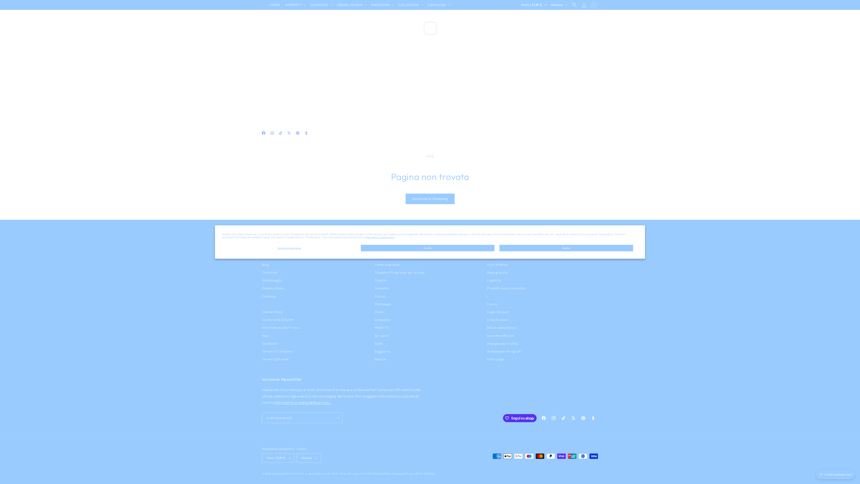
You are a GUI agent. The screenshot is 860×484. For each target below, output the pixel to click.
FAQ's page (495, 359)
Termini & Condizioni (277, 351)
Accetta (428, 247)
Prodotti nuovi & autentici (506, 288)
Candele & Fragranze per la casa (400, 272)
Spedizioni (269, 343)
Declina (566, 247)
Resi (265, 336)
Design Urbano (273, 288)
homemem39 (280, 473)
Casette (381, 280)
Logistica (494, 280)
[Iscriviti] (337, 418)
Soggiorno (382, 351)
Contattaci (270, 272)
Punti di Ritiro (497, 265)
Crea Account (497, 320)
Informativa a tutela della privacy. (302, 402)
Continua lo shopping (430, 199)
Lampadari (383, 320)
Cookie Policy (272, 312)
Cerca (492, 304)
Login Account (498, 312)
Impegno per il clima (502, 343)
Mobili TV (382, 328)
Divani (379, 312)
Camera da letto (387, 265)
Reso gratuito (497, 272)
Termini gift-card (275, 359)
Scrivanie (382, 336)
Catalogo (269, 296)
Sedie (379, 343)
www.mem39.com (500, 336)
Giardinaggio (272, 280)
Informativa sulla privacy (380, 237)
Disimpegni (383, 304)
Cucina (380, 296)
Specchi (381, 359)
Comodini (382, 288)
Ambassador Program (504, 351)
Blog (265, 265)
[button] (295, 5)
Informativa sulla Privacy (281, 328)
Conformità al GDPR (278, 320)
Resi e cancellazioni (502, 328)
